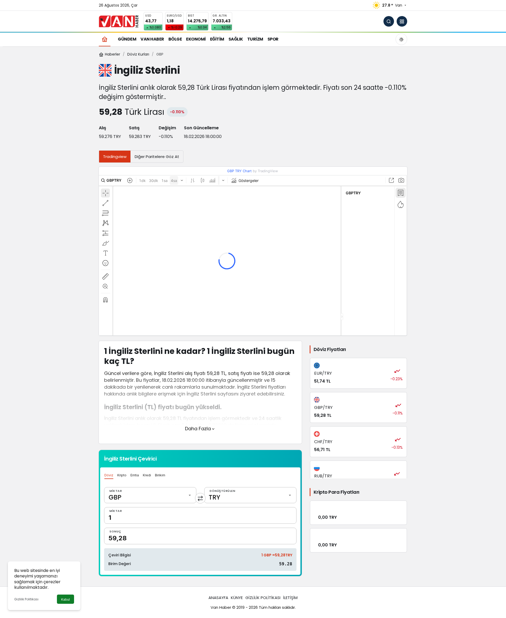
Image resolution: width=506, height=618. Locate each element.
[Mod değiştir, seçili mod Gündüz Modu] (401, 39)
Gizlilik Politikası (26, 599)
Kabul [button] (65, 599)
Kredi (147, 475)
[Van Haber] (118, 21)
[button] (402, 21)
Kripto (121, 475)
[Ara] (388, 21)
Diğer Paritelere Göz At (157, 156)
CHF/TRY (323, 442)
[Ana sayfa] (104, 39)
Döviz (108, 475)
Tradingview (114, 156)
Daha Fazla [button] (198, 428)
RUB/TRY (323, 476)
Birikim (160, 475)
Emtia (134, 475)
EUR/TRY (323, 373)
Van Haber (221, 607)
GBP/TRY (323, 407)
